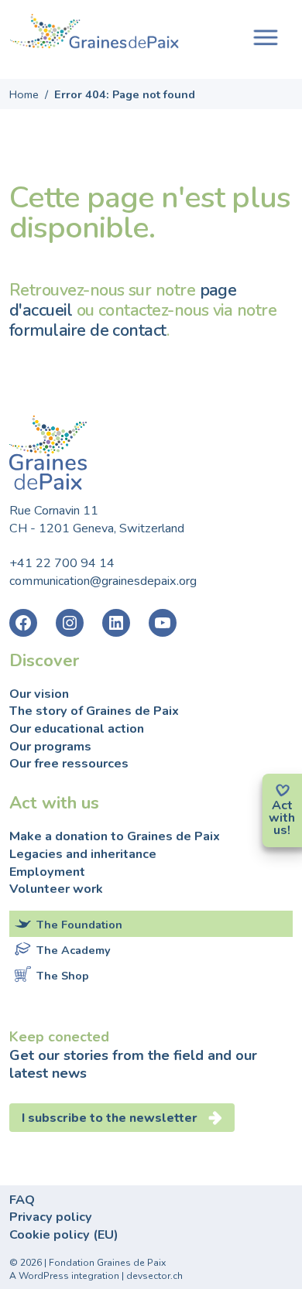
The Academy (73, 950)
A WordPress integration (64, 1276)
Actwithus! (282, 818)
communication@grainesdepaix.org (103, 581)
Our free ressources (69, 763)
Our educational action (76, 728)
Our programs (50, 746)
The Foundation (79, 924)
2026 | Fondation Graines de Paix (93, 1263)
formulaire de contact (87, 330)
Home (24, 94)
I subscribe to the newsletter (109, 1118)
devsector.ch (154, 1276)
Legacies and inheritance (82, 854)
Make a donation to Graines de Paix (114, 836)
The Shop (62, 975)
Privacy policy (50, 1217)
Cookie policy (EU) (63, 1234)
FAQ (22, 1200)
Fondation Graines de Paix (94, 33)
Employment (47, 871)
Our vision (39, 694)
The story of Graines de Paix (94, 711)
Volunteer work (56, 889)
